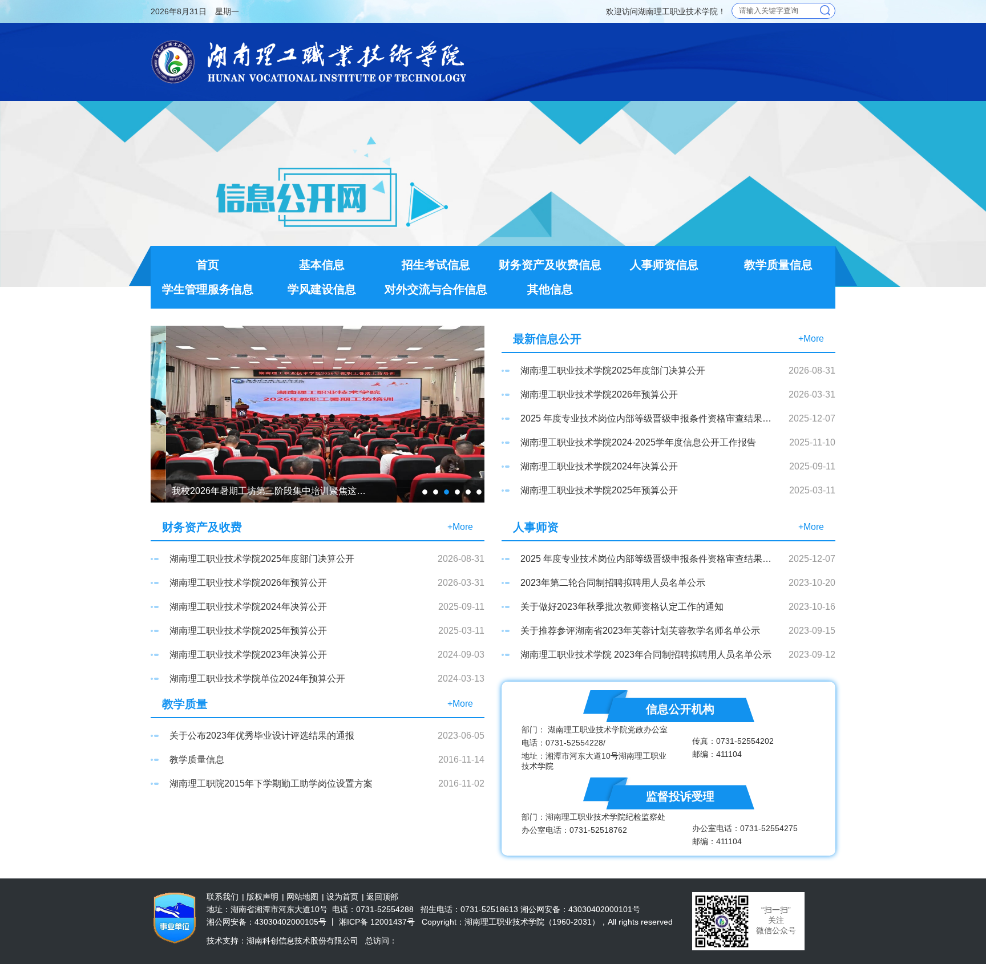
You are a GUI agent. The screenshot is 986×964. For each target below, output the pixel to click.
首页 (207, 264)
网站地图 (302, 896)
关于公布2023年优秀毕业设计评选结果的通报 (261, 735)
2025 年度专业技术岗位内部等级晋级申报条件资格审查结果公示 (646, 418)
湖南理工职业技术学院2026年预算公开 (599, 394)
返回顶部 (382, 896)
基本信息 (322, 264)
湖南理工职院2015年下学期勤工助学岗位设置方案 (271, 783)
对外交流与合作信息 (436, 289)
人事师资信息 (664, 264)
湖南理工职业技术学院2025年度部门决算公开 (612, 370)
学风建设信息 (322, 289)
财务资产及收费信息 (550, 264)
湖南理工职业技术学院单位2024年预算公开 (257, 678)
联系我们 (223, 896)
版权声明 (262, 896)
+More (811, 338)
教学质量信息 (778, 264)
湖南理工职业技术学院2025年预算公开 (599, 490)
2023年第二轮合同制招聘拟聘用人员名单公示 (612, 583)
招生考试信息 (436, 264)
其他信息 (550, 289)
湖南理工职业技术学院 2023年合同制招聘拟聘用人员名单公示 (645, 654)
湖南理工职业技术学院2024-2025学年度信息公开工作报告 (638, 442)
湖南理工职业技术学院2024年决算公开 (599, 466)
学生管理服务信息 (207, 289)
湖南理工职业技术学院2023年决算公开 (248, 654)
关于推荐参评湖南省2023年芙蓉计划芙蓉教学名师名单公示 (640, 630)
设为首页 (342, 896)
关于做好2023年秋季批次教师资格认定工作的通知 (622, 606)
